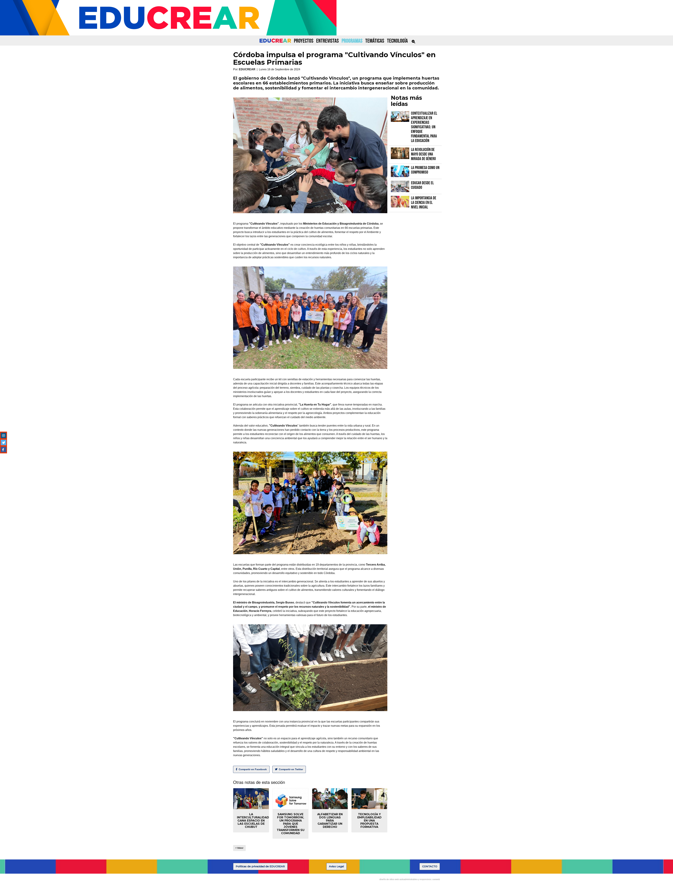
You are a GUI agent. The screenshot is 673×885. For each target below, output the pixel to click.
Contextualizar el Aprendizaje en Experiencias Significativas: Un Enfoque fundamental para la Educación (424, 127)
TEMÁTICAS (374, 41)
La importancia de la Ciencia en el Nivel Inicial (423, 202)
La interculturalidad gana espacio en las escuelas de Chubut (253, 821)
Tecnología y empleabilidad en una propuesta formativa (369, 821)
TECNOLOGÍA (397, 41)
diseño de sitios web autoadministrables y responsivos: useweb (409, 879)
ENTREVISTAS (327, 41)
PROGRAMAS (352, 41)
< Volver (239, 848)
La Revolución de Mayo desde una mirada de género (423, 154)
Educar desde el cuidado (422, 185)
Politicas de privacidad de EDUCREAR (260, 866)
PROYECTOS (303, 41)
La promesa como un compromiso (425, 170)
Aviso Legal (336, 866)
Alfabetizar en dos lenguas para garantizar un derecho (330, 821)
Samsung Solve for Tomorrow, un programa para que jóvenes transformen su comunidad (290, 824)
